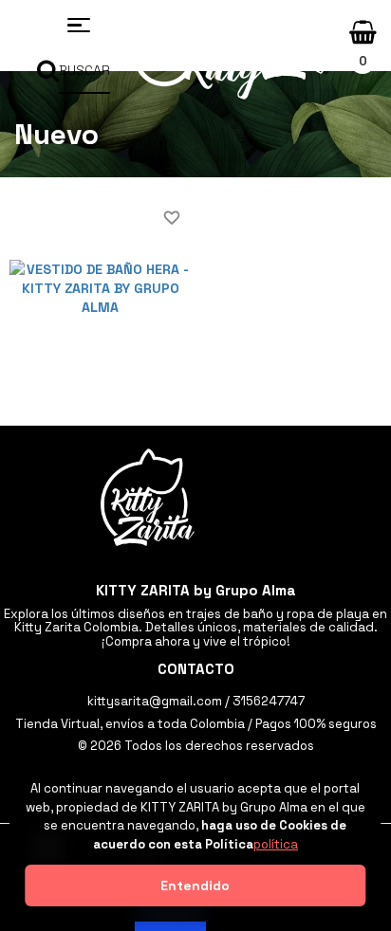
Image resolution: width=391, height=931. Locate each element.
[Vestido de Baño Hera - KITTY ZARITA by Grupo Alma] (100, 287)
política (275, 844)
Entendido (195, 885)
